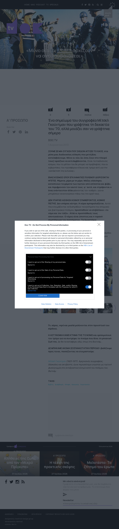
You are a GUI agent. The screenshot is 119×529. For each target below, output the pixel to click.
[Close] (100, 225)
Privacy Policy (73, 304)
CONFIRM (42, 296)
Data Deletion (46, 304)
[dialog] (59, 264)
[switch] (88, 262)
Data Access (59, 304)
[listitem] (59, 257)
